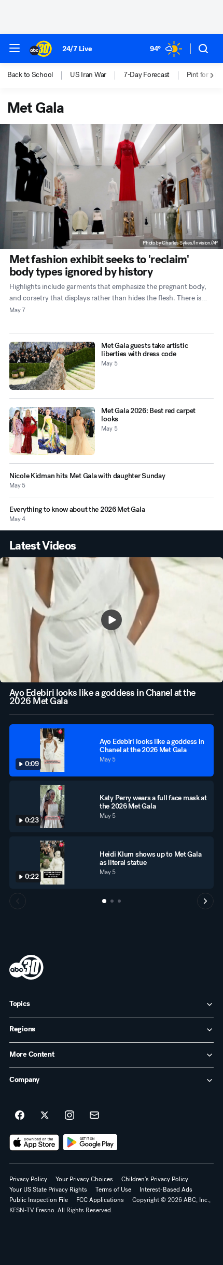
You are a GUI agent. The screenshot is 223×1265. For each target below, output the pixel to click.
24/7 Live (77, 49)
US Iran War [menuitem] (88, 75)
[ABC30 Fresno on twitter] (44, 1115)
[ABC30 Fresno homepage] (41, 48)
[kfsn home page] (26, 967)
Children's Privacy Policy (154, 1179)
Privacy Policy (28, 1179)
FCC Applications (100, 1200)
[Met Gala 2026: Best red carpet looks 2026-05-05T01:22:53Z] (52, 431)
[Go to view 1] (104, 901)
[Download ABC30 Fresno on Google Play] (90, 1142)
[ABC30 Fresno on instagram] (69, 1115)
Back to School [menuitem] (30, 75)
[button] (14, 48)
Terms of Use (113, 1189)
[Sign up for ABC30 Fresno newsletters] (94, 1115)
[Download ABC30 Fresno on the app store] (34, 1142)
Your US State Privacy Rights (48, 1189)
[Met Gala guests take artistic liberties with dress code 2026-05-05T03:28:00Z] (52, 366)
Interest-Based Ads (166, 1189)
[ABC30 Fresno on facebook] (19, 1115)
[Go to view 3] (119, 901)
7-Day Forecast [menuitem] (146, 75)
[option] (38, 75)
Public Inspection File (38, 1200)
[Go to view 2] (112, 901)
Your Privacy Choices (84, 1179)
